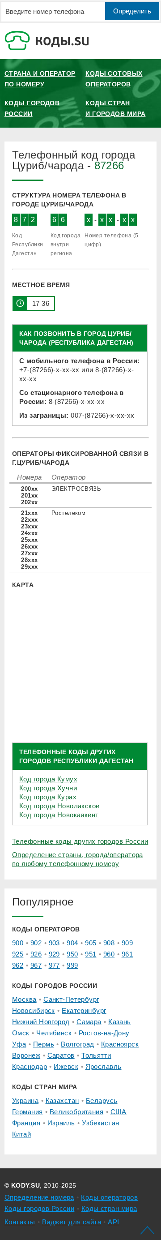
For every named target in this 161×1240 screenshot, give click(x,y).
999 (72, 965)
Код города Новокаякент (59, 815)
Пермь (43, 1044)
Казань (119, 1021)
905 (90, 943)
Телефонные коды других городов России (80, 841)
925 (17, 954)
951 (90, 954)
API (113, 1222)
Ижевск (66, 1066)
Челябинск (54, 1033)
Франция (26, 1123)
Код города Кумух (48, 779)
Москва (24, 999)
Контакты (19, 1222)
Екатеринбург (84, 1010)
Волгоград (77, 1044)
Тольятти (96, 1055)
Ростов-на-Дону (104, 1033)
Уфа (19, 1044)
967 (36, 965)
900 (17, 943)
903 (54, 943)
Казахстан (62, 1100)
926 (36, 954)
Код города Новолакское (59, 806)
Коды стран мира (109, 1208)
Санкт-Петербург (71, 999)
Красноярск (120, 1044)
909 (127, 943)
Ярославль (103, 1066)
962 (17, 965)
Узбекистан (100, 1123)
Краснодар (29, 1066)
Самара (89, 1021)
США (118, 1112)
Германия (27, 1112)
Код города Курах (47, 797)
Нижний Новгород (41, 1021)
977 (54, 965)
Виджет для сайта (71, 1222)
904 (72, 943)
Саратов (61, 1055)
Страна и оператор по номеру (39, 79)
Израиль (61, 1123)
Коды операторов (109, 1197)
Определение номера (39, 1197)
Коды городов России (31, 108)
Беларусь (102, 1100)
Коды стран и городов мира (115, 108)
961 (127, 954)
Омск (21, 1033)
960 (108, 954)
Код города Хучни (48, 788)
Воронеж (26, 1055)
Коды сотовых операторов (113, 79)
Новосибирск (33, 1010)
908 (108, 943)
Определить (132, 11)
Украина (25, 1100)
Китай (21, 1134)
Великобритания (76, 1112)
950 (72, 954)
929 (54, 954)
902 (36, 943)
